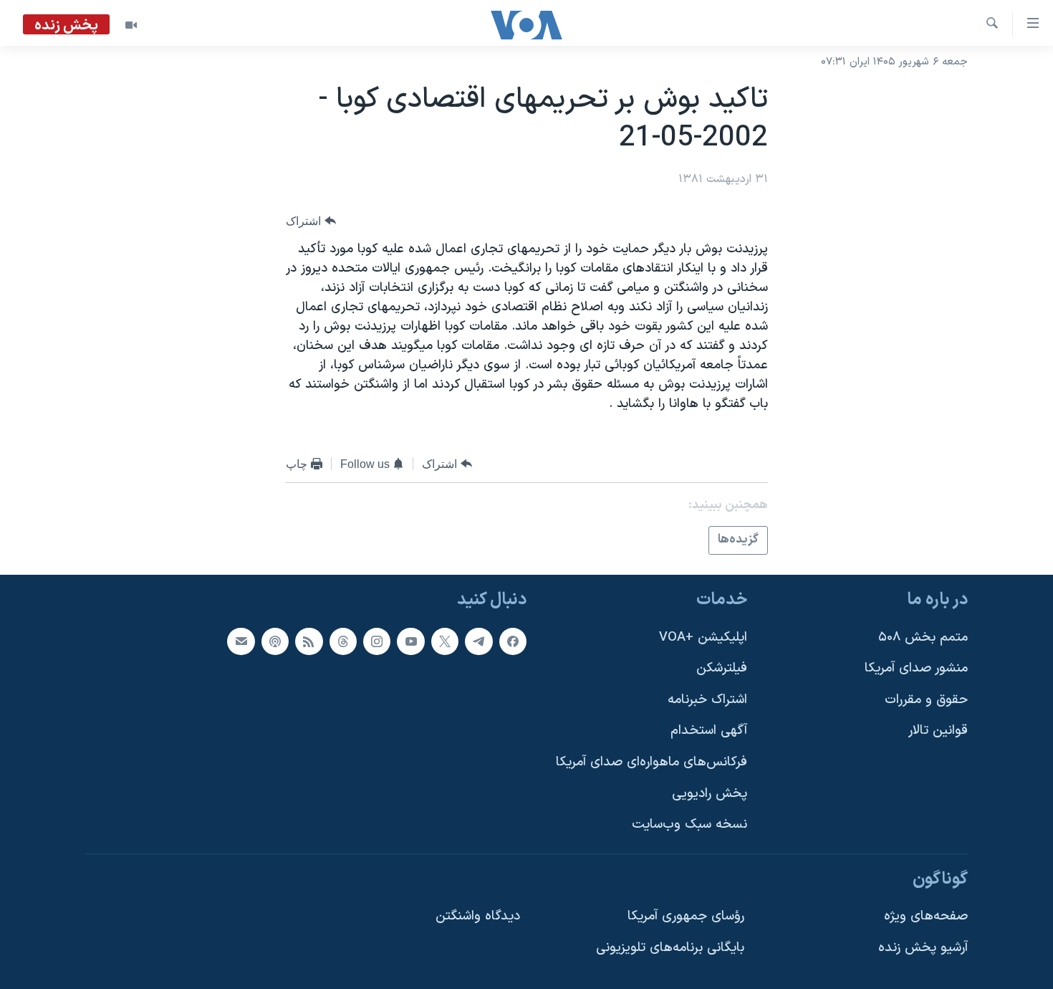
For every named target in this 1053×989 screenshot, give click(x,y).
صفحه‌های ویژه (926, 916)
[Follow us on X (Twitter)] (444, 640)
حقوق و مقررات (926, 699)
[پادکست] (275, 640)
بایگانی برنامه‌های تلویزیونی (670, 947)
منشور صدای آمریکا (916, 668)
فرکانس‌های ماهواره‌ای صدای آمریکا (651, 762)
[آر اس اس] (308, 640)
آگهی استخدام (708, 730)
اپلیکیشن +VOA (703, 636)
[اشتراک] (240, 640)
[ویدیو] (131, 25)
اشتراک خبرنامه (707, 699)
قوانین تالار (938, 730)
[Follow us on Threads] (343, 640)
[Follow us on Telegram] (478, 640)
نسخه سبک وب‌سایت (689, 824)
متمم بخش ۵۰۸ (923, 636)
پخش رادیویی (709, 793)
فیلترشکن (721, 668)
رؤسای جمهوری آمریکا (686, 916)
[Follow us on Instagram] (376, 640)
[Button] (311, 221)
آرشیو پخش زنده (923, 947)
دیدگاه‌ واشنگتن (478, 916)
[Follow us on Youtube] (410, 640)
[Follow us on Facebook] (512, 640)
